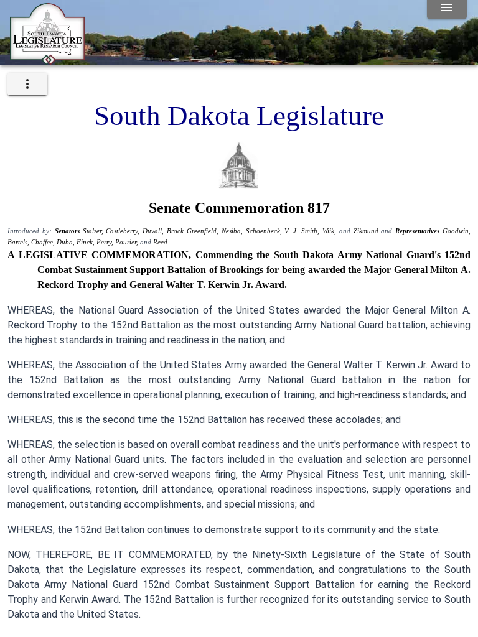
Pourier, (127, 242)
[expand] (27, 84)
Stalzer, (94, 231)
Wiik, (330, 231)
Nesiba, (234, 231)
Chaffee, (44, 242)
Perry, (105, 242)
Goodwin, (457, 231)
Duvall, (155, 231)
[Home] (47, 60)
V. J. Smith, (303, 231)
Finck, (86, 242)
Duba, (67, 242)
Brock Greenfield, (194, 231)
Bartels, (19, 242)
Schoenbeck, (265, 231)
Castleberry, (124, 231)
